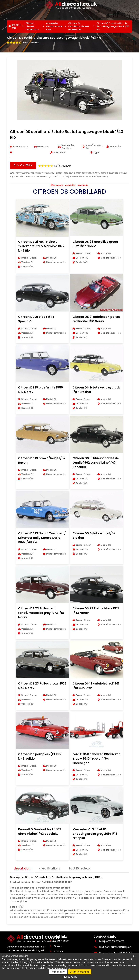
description (22, 868)
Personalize (58, 971)
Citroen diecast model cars (32, 26)
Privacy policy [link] (69, 976)
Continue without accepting (15, 956)
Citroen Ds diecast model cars (54, 26)
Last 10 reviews (80, 868)
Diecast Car (16, 26)
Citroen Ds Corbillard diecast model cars (78, 26)
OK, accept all (81, 971)
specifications (49, 868)
